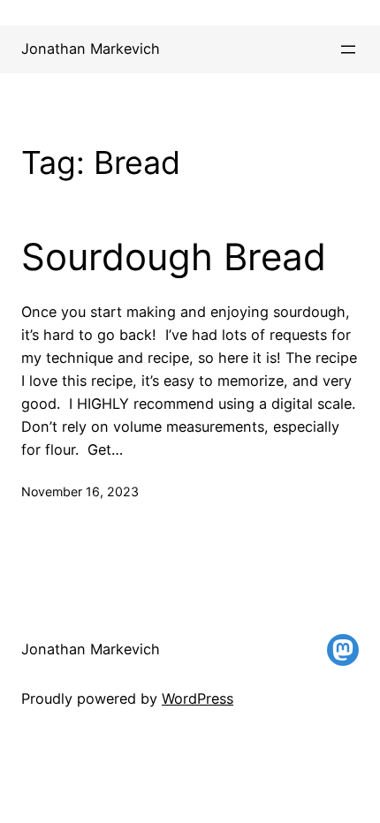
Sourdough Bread (173, 257)
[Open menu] (348, 49)
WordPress (197, 698)
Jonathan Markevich (90, 48)
